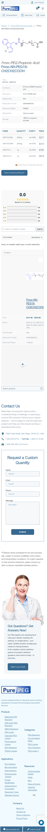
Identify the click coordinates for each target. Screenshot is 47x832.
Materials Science (12, 795)
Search (40, 229)
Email (8, 480)
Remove (40, 259)
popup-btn (9, 16)
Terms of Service (23, 815)
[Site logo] (10, 8)
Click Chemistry (34, 747)
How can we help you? (12, 829)
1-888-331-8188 (35, 829)
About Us (20, 808)
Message (9, 500)
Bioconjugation (11, 767)
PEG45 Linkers (11, 751)
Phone (8, 490)
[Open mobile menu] (42, 8)
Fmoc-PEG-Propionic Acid (22, 25)
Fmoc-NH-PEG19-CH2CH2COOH (35, 303)
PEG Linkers (33, 744)
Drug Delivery (10, 764)
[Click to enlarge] (6, 51)
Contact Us (21, 811)
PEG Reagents (34, 735)
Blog (30, 780)
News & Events (34, 784)
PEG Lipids (9, 732)
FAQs (30, 777)
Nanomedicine (11, 770)
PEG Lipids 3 (33, 751)
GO (34, 795)
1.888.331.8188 (36, 439)
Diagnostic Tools (12, 792)
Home (4, 25)
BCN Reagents (11, 747)
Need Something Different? (14, 173)
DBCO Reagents (11, 729)
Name (8, 470)
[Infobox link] (26, 15)
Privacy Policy (21, 818)
